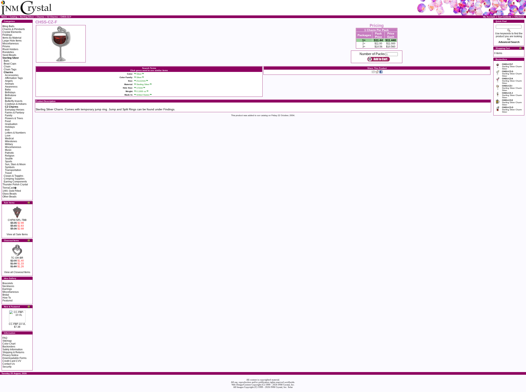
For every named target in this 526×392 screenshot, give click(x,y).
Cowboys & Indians (16, 104)
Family (8, 115)
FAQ (4, 338)
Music (8, 150)
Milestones (11, 141)
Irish (7, 129)
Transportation (13, 170)
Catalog (13, 17)
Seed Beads (9, 55)
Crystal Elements (11, 32)
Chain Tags (10, 69)
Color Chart (8, 343)
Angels (9, 81)
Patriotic (9, 152)
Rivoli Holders (10, 49)
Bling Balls (8, 26)
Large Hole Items (12, 40)
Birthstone (10, 95)
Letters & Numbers (15, 132)
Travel (8, 173)
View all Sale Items (17, 234)
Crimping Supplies (14, 178)
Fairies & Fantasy (14, 112)
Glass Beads (9, 193)
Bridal (8, 98)
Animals (9, 83)
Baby (8, 89)
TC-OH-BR (17, 257)
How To (6, 297)
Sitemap (7, 340)
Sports (8, 161)
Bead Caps (10, 63)
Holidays (10, 127)
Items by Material (11, 37)
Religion (9, 155)
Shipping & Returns (13, 352)
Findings (7, 34)
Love (7, 135)
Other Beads (9, 196)
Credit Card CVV (11, 361)
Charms (40, 17)
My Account (489, 17)
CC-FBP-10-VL (17, 324)
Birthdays (10, 92)
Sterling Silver (27, 17)
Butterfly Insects (13, 101)
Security (7, 366)
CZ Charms (52, 17)
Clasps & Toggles (13, 175)
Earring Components (15, 181)
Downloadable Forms (14, 358)
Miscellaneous (10, 43)
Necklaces (8, 286)
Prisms (6, 46)
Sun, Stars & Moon (15, 164)
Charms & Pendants (13, 29)
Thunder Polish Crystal (15, 184)
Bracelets (7, 283)
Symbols (10, 167)
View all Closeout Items (17, 272)
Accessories (11, 75)
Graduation (11, 124)
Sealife (9, 158)
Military (9, 144)
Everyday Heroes (14, 109)
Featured (7, 300)
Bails (6, 60)
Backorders (8, 346)
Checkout (519, 17)
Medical (9, 138)
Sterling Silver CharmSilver (512, 66)
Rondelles (8, 52)
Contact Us (8, 363)
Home (4, 17)
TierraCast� (9, 187)
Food (8, 121)
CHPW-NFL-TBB (17, 220)
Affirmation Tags (14, 78)
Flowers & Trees (14, 118)
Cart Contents (504, 17)
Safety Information (12, 349)
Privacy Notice (10, 355)
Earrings (7, 289)
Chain (7, 66)
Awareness (11, 86)
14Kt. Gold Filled (11, 190)
